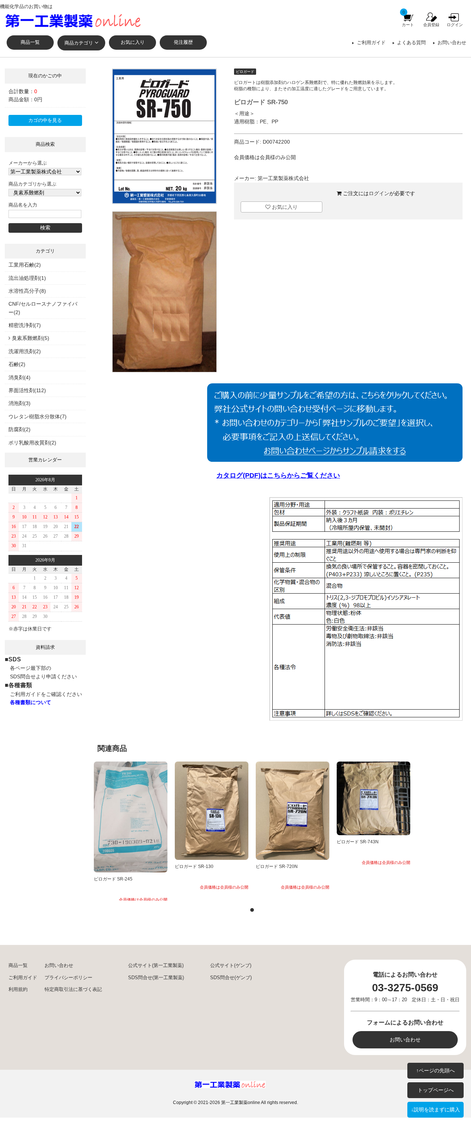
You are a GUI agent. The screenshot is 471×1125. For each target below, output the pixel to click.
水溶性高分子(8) (27, 291)
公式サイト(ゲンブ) (230, 965)
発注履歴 (183, 42)
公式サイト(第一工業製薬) (156, 965)
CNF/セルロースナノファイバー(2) (42, 308)
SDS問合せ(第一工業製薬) (156, 977)
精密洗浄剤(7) (24, 325)
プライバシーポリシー (68, 977)
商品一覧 (30, 42)
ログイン (455, 24)
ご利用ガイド (371, 42)
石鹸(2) (16, 364)
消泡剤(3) (19, 403)
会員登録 (431, 24)
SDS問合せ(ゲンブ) (231, 977)
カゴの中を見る (45, 120)
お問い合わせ (452, 42)
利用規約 (18, 989)
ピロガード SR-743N (358, 841)
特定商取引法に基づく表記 (73, 989)
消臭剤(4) (19, 377)
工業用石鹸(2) (24, 265)
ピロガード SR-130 (194, 866)
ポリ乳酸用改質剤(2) (32, 443)
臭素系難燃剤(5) (30, 338)
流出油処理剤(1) (27, 278)
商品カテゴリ (78, 43)
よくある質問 (411, 42)
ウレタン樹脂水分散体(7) (37, 416)
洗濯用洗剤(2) (24, 351)
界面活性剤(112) (27, 390)
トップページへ (436, 1090)
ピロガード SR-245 (113, 879)
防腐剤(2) (19, 429)
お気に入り (133, 42)
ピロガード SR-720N (277, 866)
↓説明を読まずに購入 (435, 1109)
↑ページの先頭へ (435, 1070)
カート (408, 24)
